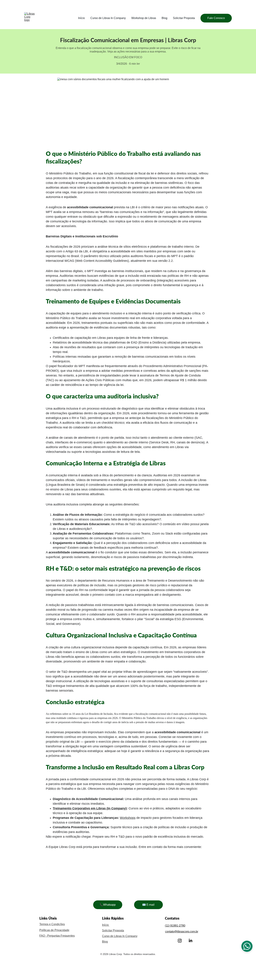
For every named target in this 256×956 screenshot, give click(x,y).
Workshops (127, 818)
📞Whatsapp (108, 904)
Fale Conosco (216, 18)
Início (81, 18)
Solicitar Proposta (184, 18)
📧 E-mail (148, 904)
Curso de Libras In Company (108, 18)
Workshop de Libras (143, 18)
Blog (164, 18)
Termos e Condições (52, 924)
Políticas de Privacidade (54, 930)
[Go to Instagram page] (180, 941)
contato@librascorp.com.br (181, 931)
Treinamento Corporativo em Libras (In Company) (90, 808)
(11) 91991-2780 (175, 925)
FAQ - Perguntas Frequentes (57, 935)
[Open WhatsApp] (247, 946)
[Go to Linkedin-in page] (190, 941)
